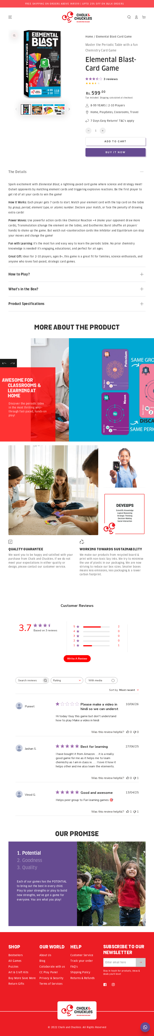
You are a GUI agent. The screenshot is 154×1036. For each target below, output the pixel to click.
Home (89, 36)
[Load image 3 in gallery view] (48, 109)
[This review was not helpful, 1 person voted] (134, 778)
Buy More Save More (22, 978)
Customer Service (81, 955)
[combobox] (67, 680)
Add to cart (115, 141)
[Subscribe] (141, 962)
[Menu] (10, 17)
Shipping (104, 97)
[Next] (12, 363)
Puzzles (13, 966)
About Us (45, 955)
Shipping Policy (80, 972)
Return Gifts (16, 983)
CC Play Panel (48, 972)
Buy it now (116, 152)
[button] (129, 17)
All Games (14, 961)
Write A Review (77, 658)
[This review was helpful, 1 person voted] (127, 812)
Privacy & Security (51, 978)
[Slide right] (69, 109)
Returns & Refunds (82, 978)
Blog (42, 961)
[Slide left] (16, 109)
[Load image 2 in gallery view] (37, 109)
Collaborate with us (52, 966)
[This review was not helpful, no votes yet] (134, 732)
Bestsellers (15, 955)
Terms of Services (50, 983)
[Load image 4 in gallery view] (59, 109)
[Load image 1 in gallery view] (26, 109)
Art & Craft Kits (18, 972)
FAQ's (74, 966)
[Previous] (4, 363)
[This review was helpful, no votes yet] (127, 732)
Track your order (81, 961)
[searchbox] (29, 680)
